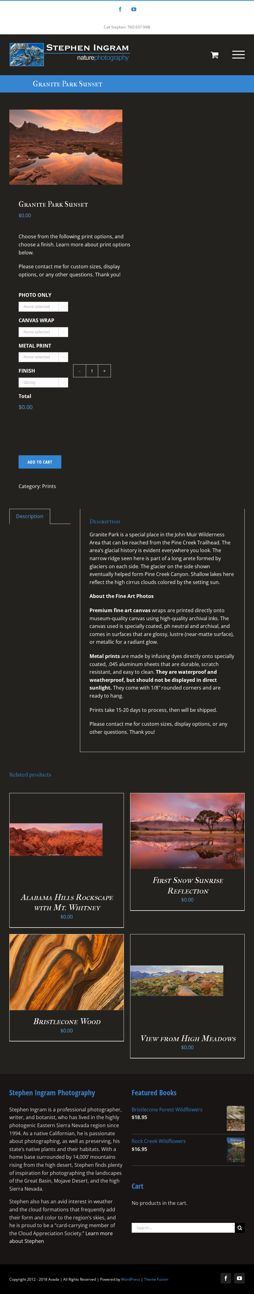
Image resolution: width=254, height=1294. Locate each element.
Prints (49, 486)
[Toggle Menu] (238, 54)
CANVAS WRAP (36, 320)
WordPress (130, 1279)
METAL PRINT (35, 346)
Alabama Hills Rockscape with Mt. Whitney (66, 902)
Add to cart (40, 462)
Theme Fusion (156, 1279)
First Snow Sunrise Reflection (187, 885)
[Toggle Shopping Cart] (214, 54)
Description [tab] (29, 516)
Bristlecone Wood (66, 1021)
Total (25, 396)
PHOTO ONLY (35, 295)
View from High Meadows (187, 1038)
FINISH (27, 371)
